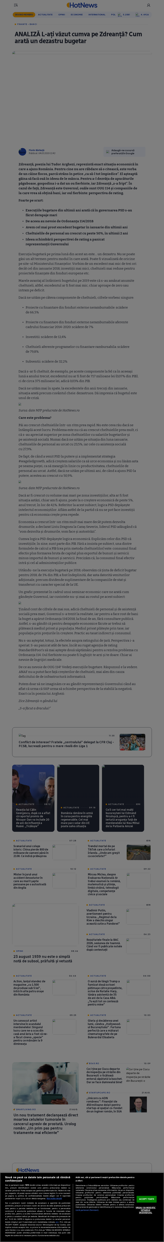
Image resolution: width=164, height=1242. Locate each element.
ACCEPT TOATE (146, 1199)
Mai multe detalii (54, 1198)
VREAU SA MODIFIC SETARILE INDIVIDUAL (146, 1210)
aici (57, 1222)
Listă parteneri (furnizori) (87, 1210)
